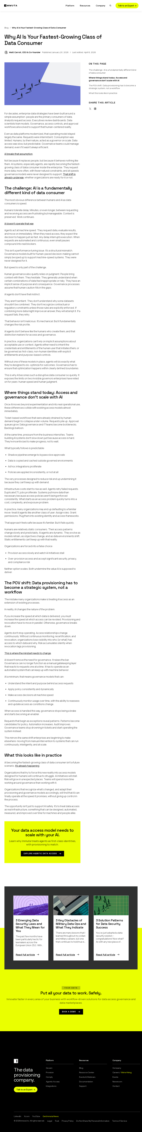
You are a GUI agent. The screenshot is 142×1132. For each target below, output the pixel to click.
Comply (49, 1077)
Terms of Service (119, 1121)
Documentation (86, 1081)
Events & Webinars (87, 1077)
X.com (27, 1116)
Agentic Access (52, 1081)
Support (82, 1086)
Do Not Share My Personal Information (92, 1121)
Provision (50, 1072)
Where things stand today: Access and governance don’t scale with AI (108, 79)
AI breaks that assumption (18, 154)
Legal (49, 1121)
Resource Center (86, 1072)
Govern (49, 1068)
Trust (57, 1121)
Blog (6, 27)
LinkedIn (17, 1116)
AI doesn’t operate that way (19, 223)
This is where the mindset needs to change (27, 653)
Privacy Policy (67, 1121)
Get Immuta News (50, 1116)
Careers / (122, 1072)
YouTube (36, 1116)
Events (115, 1077)
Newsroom (117, 1081)
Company (116, 1068)
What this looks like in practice (103, 93)
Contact (116, 1086)
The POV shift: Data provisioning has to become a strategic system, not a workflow (112, 87)
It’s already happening (27, 765)
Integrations (51, 1086)
